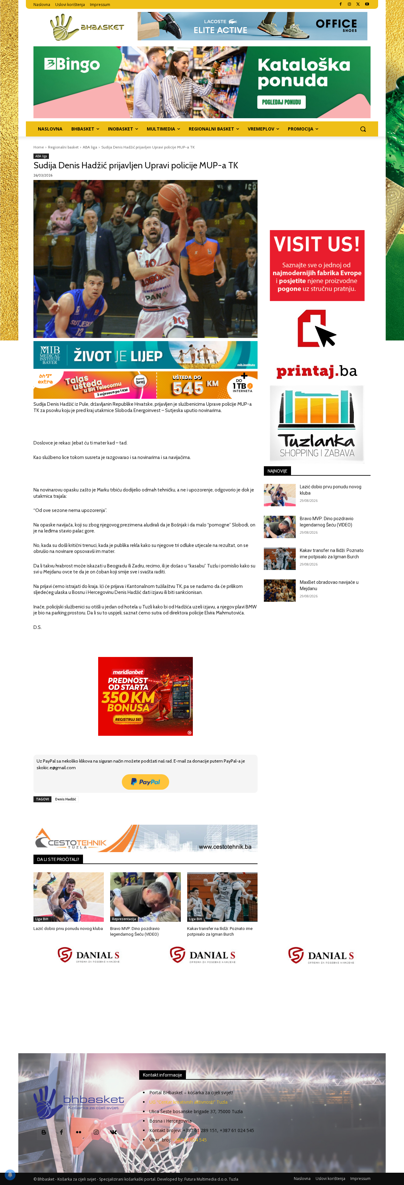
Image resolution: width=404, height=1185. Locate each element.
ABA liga (90, 147)
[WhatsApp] (121, 813)
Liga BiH (41, 919)
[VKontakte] (113, 1133)
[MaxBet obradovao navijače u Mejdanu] (280, 590)
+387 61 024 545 (189, 1140)
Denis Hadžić (65, 799)
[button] (363, 129)
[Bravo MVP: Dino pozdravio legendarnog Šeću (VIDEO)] (145, 896)
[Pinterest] (106, 813)
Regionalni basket (63, 147)
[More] (135, 813)
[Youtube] (367, 4)
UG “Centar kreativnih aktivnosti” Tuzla (188, 1102)
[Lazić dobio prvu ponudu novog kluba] (68, 896)
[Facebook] (340, 4)
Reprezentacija (124, 919)
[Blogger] (44, 1133)
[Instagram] (349, 4)
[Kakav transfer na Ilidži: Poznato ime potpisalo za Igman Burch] (222, 896)
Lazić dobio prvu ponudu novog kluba (68, 928)
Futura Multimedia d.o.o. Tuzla (211, 1179)
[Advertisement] (202, 1009)
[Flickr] (79, 1133)
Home (38, 147)
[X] (358, 4)
